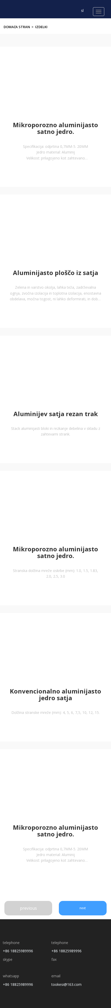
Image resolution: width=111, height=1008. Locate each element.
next (83, 908)
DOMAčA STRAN (17, 27)
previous (28, 908)
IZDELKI (41, 27)
